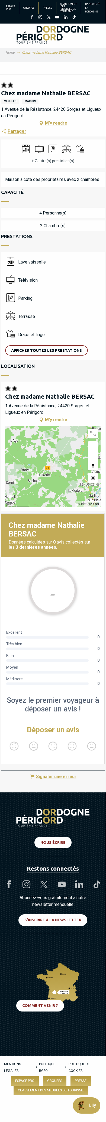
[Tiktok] (74, 17)
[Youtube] (57, 17)
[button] (46, 350)
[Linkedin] (65, 17)
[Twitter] (48, 17)
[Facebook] (32, 17)
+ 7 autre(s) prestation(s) (52, 161)
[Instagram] (40, 17)
